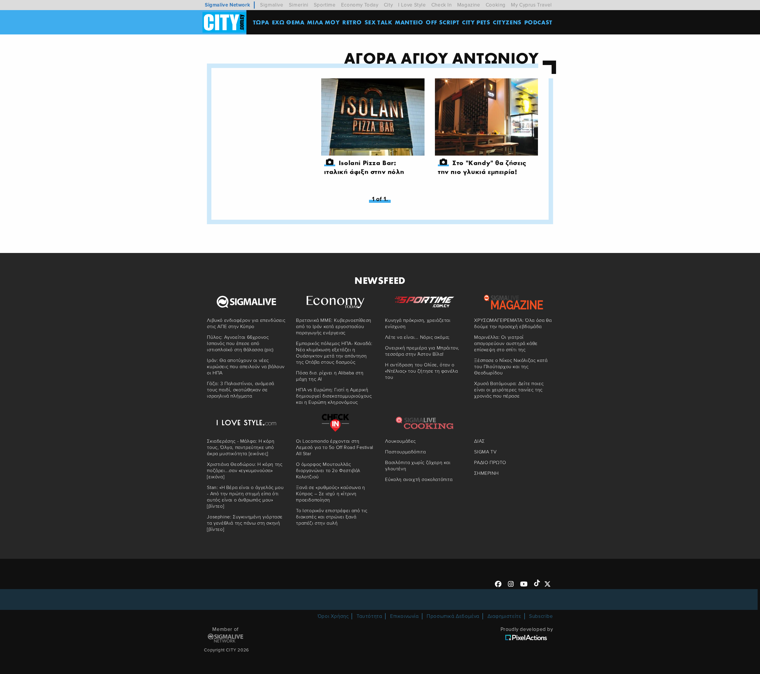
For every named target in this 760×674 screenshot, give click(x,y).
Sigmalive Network (227, 5)
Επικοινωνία (404, 616)
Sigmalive (271, 5)
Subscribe (541, 616)
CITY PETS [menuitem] (476, 22)
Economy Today (360, 5)
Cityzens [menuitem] (507, 22)
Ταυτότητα (369, 616)
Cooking (496, 5)
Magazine (468, 5)
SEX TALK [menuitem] (378, 22)
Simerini (298, 5)
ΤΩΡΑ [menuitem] (261, 22)
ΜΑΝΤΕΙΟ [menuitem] (409, 22)
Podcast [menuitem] (538, 22)
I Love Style (412, 5)
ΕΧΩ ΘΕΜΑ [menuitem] (288, 22)
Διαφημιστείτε (504, 616)
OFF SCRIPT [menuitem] (442, 22)
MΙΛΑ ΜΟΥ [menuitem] (323, 22)
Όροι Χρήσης (333, 616)
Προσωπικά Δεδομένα (453, 616)
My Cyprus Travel (531, 5)
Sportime (325, 5)
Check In (441, 5)
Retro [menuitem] (352, 22)
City (388, 5)
